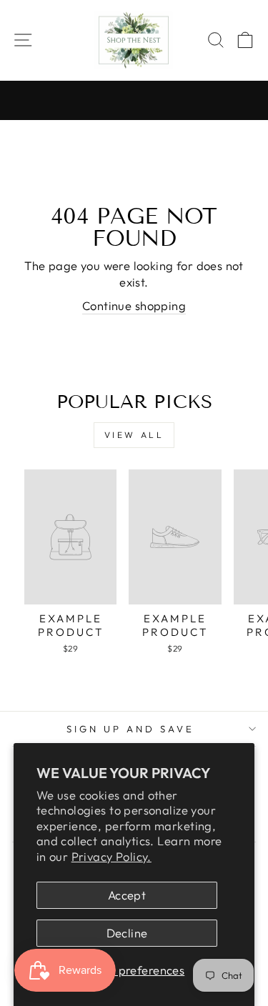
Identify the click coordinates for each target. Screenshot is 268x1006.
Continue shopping (134, 305)
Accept (127, 894)
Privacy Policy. (111, 856)
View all (134, 434)
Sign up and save (130, 728)
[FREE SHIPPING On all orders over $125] (134, 101)
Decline (127, 932)
